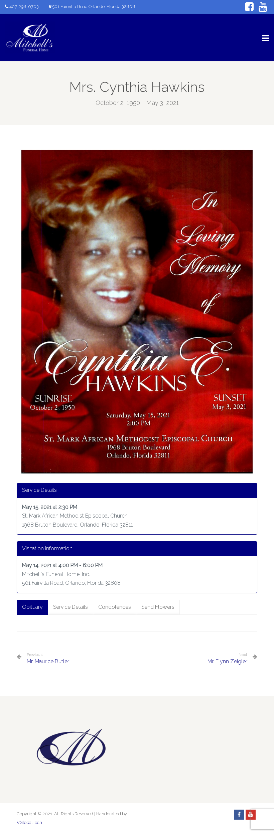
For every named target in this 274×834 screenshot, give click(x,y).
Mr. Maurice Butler (48, 658)
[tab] (32, 607)
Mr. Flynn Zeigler (227, 661)
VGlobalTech (29, 822)
